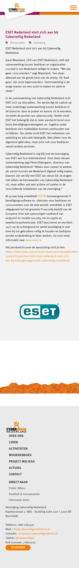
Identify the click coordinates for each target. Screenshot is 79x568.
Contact (15, 474)
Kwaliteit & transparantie (24, 494)
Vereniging (39, 43)
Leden (13, 442)
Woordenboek (20, 455)
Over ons (16, 436)
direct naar (18, 482)
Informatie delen (19, 500)
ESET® (42, 196)
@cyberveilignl (24, 538)
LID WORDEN (18, 547)
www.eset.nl (33, 240)
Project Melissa (22, 461)
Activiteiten (18, 448)
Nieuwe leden (17, 43)
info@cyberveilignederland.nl (31, 529)
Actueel (15, 468)
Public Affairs (17, 488)
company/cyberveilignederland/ (38, 533)
